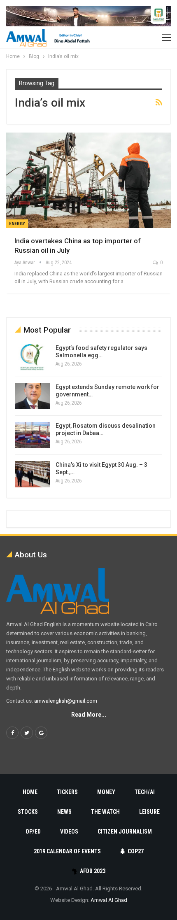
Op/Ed (33, 831)
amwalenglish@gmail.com (65, 701)
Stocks (28, 811)
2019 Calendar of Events (67, 851)
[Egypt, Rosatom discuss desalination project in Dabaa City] (32, 435)
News (64, 811)
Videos (69, 831)
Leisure (149, 811)
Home (30, 792)
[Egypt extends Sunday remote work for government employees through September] (32, 396)
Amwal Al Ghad (109, 900)
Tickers (67, 792)
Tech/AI (145, 792)
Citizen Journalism (125, 831)
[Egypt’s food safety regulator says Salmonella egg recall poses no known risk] (32, 357)
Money (106, 792)
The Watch (105, 811)
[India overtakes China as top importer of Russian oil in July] (88, 180)
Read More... (88, 714)
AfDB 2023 (92, 871)
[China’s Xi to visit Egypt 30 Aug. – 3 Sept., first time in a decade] (32, 474)
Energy (17, 223)
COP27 (136, 851)
